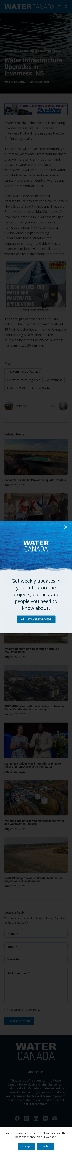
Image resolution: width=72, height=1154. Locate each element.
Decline (45, 1146)
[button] (65, 527)
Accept (26, 1146)
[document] (36, 577)
